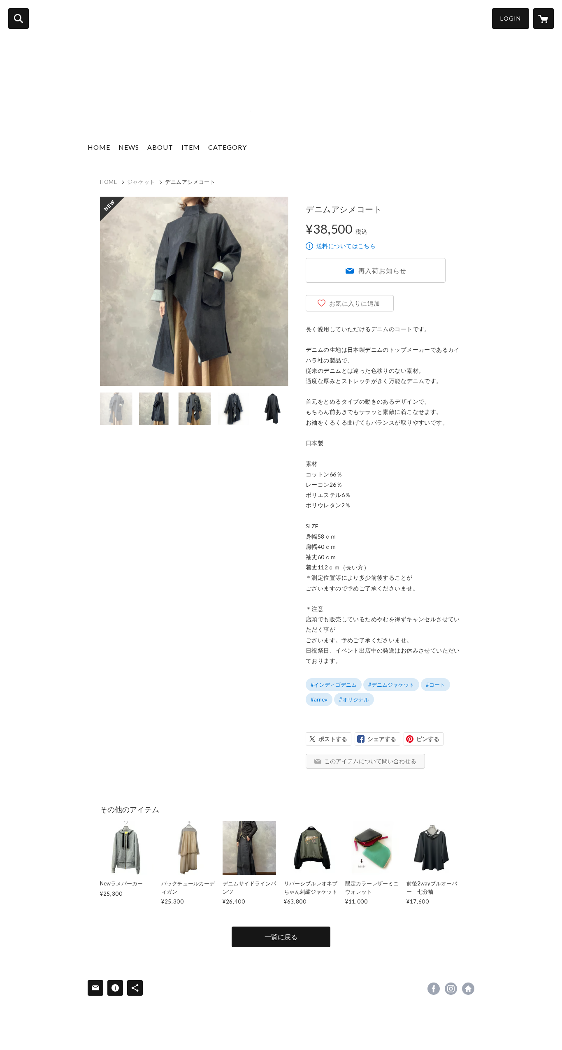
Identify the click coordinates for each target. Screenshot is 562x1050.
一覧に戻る (281, 937)
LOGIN (510, 18)
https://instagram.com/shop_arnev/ (451, 989)
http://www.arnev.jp (468, 989)
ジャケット (141, 182)
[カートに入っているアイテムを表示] (543, 18)
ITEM (190, 147)
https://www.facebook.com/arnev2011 (433, 989)
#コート (435, 684)
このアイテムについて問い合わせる (370, 760)
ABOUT (160, 147)
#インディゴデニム (334, 684)
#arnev (319, 699)
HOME (99, 147)
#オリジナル (354, 699)
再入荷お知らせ (382, 270)
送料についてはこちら (346, 245)
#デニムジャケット (391, 684)
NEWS (128, 147)
